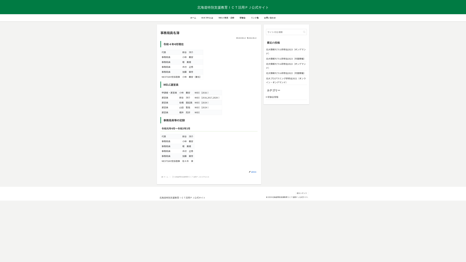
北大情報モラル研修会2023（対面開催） (286, 58)
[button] (304, 32)
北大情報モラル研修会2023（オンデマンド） (286, 51)
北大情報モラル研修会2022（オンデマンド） (286, 65)
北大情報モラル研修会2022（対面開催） (286, 73)
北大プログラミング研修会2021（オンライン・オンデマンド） (286, 80)
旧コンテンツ (302, 193)
